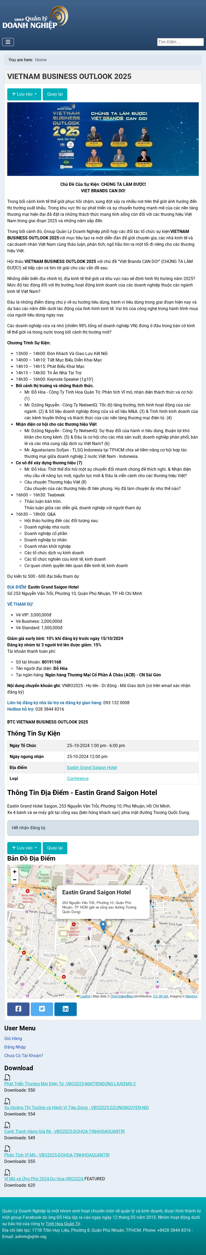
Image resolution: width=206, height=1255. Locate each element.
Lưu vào (25, 94)
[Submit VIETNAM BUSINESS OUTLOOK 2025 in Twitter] (42, 1009)
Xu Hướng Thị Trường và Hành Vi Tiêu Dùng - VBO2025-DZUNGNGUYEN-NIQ (76, 1107)
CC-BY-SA (160, 996)
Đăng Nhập (15, 1047)
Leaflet (85, 996)
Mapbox (191, 996)
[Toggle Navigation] (8, 42)
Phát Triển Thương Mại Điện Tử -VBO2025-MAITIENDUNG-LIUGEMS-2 (70, 1083)
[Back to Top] (197, 1245)
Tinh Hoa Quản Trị (63, 1223)
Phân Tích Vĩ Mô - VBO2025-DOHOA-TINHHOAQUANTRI (56, 1155)
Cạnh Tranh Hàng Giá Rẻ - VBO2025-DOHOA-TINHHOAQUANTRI (64, 1131)
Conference (78, 778)
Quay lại (55, 94)
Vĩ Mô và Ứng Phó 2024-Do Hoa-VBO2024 (44, 1178)
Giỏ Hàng (13, 1038)
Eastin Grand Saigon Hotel (92, 767)
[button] (103, 926)
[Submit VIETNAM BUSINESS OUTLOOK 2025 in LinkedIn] (65, 1009)
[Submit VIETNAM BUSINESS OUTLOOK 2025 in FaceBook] (18, 1009)
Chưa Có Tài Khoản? (23, 1055)
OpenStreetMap (122, 996)
